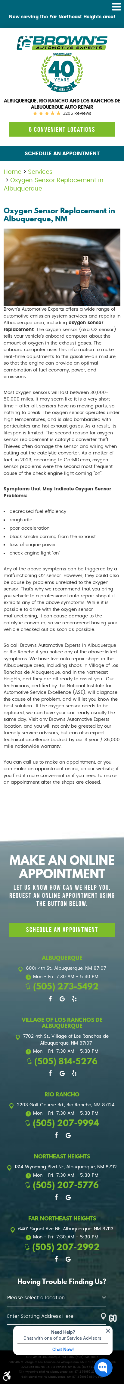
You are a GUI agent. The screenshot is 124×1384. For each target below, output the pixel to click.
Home (12, 172)
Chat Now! (63, 1349)
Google (62, 999)
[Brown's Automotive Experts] (62, 43)
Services (40, 172)
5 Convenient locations (62, 129)
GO (113, 1318)
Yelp (74, 999)
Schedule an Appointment (62, 153)
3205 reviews (77, 113)
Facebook (50, 999)
